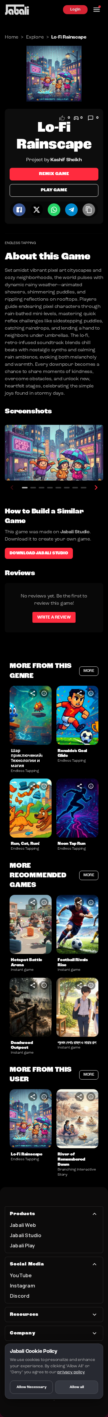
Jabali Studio (26, 1235)
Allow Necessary (31, 1387)
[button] (31, 715)
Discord (19, 1295)
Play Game (54, 190)
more (88, 671)
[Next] (96, 487)
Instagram (22, 1285)
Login (75, 9)
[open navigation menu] (96, 9)
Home (11, 37)
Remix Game (54, 174)
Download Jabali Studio (39, 553)
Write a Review (54, 617)
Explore (35, 37)
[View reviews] (90, 118)
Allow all (77, 1387)
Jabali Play (22, 1245)
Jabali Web (23, 1224)
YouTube (21, 1275)
